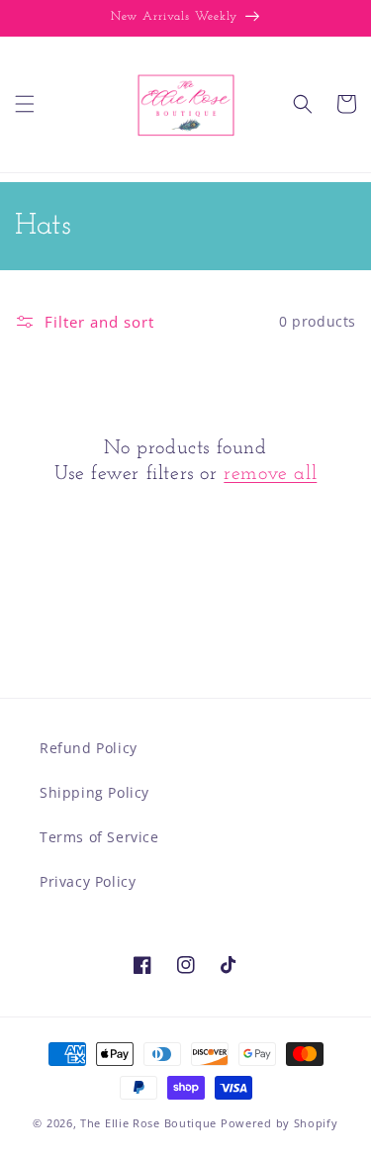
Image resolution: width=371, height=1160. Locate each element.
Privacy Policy (88, 881)
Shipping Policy (94, 792)
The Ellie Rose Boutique (148, 1122)
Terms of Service (99, 836)
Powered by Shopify (279, 1122)
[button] (24, 104)
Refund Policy (89, 747)
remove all (270, 474)
